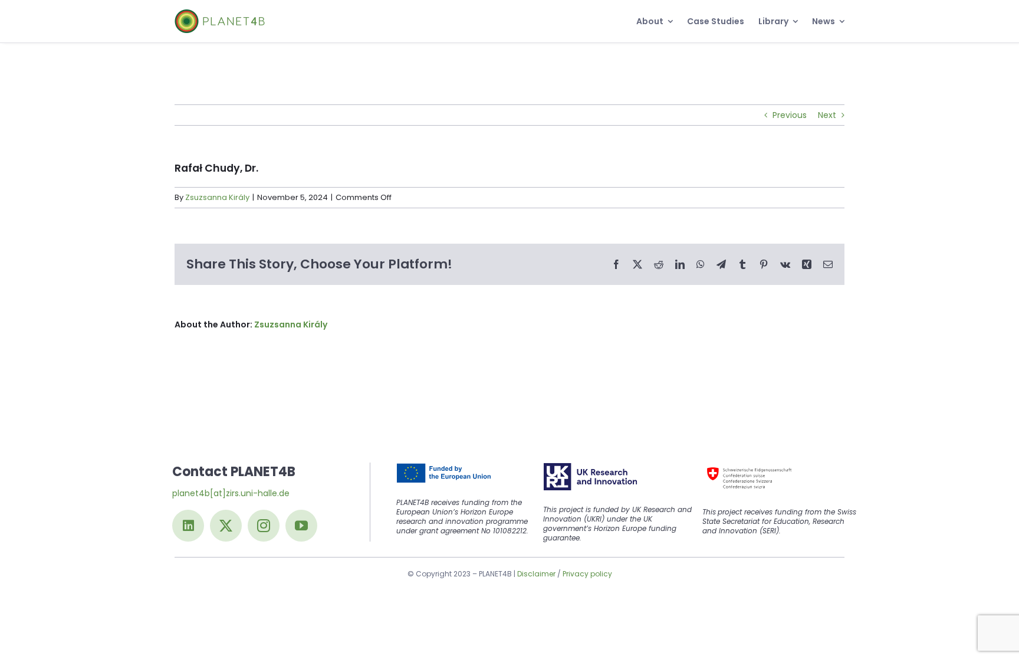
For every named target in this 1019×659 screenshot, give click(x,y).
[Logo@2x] (220, 13)
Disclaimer (536, 574)
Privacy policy (587, 574)
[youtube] (301, 526)
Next (827, 115)
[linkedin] (188, 526)
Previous (790, 115)
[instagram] (264, 526)
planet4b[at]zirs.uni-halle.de (231, 493)
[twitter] (226, 526)
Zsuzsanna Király (217, 197)
